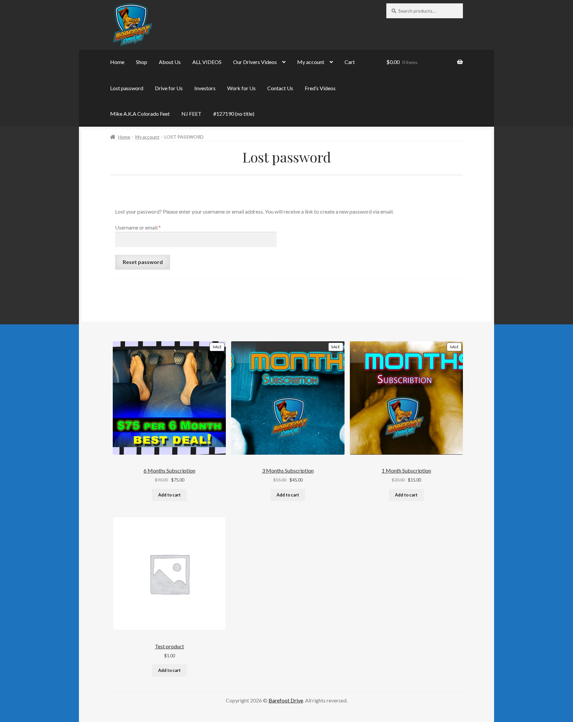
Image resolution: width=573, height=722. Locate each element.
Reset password (143, 262)
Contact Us (280, 88)
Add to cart (169, 494)
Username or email (148, 227)
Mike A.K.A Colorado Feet (140, 113)
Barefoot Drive (286, 700)
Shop (141, 62)
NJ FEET (191, 113)
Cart (350, 62)
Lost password (126, 88)
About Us (170, 62)
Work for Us (241, 88)
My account (310, 62)
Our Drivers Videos (255, 62)
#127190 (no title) (233, 113)
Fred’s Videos (320, 88)
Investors (205, 88)
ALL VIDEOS (207, 62)
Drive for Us (169, 88)
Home (117, 62)
